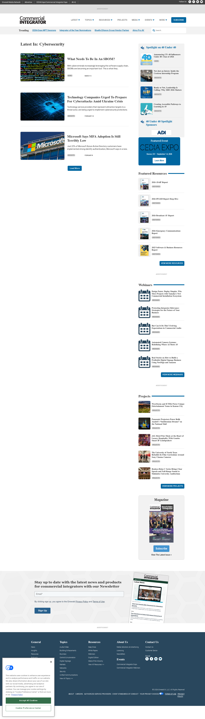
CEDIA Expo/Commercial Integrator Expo (51, 2)
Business (63, 654)
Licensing (120, 651)
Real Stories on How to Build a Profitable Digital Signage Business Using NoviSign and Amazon (166, 360)
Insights (71, 116)
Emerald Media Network (11, 2)
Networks (63, 668)
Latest (74, 20)
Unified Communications (69, 675)
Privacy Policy (17, 695)
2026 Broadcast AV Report (163, 215)
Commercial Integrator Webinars (128, 668)
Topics (88, 20)
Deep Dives (156, 186)
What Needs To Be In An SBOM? (91, 58)
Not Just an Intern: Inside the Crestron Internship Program (166, 72)
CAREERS (79, 694)
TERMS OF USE (170, 694)
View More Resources (172, 263)
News (70, 75)
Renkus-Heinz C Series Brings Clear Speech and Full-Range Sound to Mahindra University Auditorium (167, 471)
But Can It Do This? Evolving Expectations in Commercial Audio (166, 326)
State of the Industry (95, 661)
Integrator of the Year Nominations (75, 30)
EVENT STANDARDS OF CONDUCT (125, 694)
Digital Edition (93, 658)
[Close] (51, 662)
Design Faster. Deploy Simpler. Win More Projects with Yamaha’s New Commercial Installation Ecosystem (167, 293)
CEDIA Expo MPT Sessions (44, 30)
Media (135, 20)
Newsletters (121, 654)
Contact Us (149, 647)
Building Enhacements (68, 651)
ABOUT (71, 694)
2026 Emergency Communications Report (166, 232)
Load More (75, 168)
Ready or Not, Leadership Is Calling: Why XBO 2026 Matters (168, 88)
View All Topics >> (66, 678)
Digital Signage (65, 661)
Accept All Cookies (28, 700)
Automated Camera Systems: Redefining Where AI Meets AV (165, 343)
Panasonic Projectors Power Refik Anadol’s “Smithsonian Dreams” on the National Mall (167, 421)
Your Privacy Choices (149, 694)
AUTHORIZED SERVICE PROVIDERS (97, 694)
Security (63, 671)
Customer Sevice (151, 651)
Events (148, 20)
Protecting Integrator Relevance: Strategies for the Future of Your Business (166, 310)
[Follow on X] (189, 1)
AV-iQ (74, 2)
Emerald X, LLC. (164, 690)
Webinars (155, 300)
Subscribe (178, 20)
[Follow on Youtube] (201, 1)
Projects (122, 20)
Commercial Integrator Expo (127, 664)
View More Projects (172, 486)
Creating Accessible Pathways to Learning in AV (167, 105)
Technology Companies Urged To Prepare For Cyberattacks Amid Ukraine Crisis (97, 99)
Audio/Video (64, 647)
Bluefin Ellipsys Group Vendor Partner (112, 30)
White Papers (93, 651)
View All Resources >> (96, 665)
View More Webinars (172, 374)
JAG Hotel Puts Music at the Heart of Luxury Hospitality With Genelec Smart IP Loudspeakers (168, 438)
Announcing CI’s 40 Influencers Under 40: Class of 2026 (167, 55)
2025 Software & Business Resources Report (167, 248)
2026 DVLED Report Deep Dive (165, 198)
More (162, 20)
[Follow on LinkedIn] (197, 1)
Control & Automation (67, 658)
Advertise (28, 2)
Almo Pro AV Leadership (144, 30)
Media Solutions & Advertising (128, 647)
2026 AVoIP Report (160, 182)
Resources (104, 20)
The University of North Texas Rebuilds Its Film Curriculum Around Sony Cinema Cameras (168, 455)
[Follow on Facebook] (193, 1)
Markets (63, 665)
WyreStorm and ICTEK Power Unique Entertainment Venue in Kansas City (168, 405)
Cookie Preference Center (28, 708)
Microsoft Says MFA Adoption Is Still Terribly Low (93, 138)
